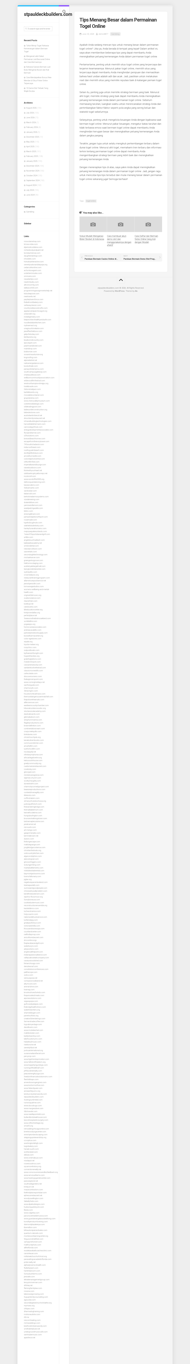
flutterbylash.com (31, 1268)
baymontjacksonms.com (34, 874)
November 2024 (32, 171)
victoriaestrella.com (32, 926)
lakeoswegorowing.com (34, 1294)
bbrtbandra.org (30, 337)
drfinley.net (28, 1285)
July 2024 (30, 190)
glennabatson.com (31, 717)
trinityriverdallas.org (32, 613)
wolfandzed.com (31, 1152)
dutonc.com (29, 839)
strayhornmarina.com (33, 720)
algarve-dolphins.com (33, 856)
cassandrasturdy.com (33, 665)
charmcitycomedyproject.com (36, 787)
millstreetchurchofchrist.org (35, 1256)
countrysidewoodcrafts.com (36, 308)
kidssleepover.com (31, 294)
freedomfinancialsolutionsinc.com (38, 1077)
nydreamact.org (30, 325)
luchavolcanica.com (32, 911)
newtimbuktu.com (31, 282)
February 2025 (32, 156)
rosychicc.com (30, 647)
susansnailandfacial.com (34, 1053)
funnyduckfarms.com (33, 1274)
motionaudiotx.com (32, 1314)
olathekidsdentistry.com (33, 526)
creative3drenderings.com (34, 1019)
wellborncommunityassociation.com (39, 378)
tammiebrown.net (31, 836)
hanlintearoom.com (32, 1271)
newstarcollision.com (33, 549)
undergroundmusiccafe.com (36, 1332)
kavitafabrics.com (31, 908)
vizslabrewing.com (31, 499)
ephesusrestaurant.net (33, 1195)
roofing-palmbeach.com (34, 450)
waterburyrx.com (31, 946)
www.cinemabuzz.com (33, 1158)
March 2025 (31, 151)
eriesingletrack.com (32, 514)
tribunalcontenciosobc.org (35, 708)
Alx (136, 291)
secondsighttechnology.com (35, 555)
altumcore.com (30, 984)
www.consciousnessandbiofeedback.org (41, 1172)
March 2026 (31, 122)
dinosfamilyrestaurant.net (34, 418)
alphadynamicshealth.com (35, 1265)
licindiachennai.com (32, 253)
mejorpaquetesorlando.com (35, 531)
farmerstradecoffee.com (34, 1021)
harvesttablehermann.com (34, 424)
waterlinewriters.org (32, 1010)
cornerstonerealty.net (32, 1169)
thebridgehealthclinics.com (35, 1007)
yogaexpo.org (29, 624)
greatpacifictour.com (32, 923)
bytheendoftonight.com (33, 653)
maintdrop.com (30, 349)
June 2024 (30, 195)
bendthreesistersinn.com (34, 894)
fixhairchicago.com (32, 963)
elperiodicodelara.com (33, 247)
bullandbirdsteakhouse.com (35, 1117)
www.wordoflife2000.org (34, 479)
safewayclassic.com (32, 305)
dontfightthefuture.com (33, 453)
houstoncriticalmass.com (34, 694)
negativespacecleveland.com (36, 882)
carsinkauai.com (31, 1253)
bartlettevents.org (31, 392)
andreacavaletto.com (32, 630)
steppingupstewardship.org (35, 1137)
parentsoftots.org (31, 1016)
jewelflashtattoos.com (33, 331)
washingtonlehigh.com (33, 1143)
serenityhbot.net (30, 1048)
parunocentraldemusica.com (36, 1216)
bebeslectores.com (32, 412)
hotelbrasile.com (31, 386)
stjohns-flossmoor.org (33, 897)
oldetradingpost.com (32, 407)
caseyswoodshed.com (33, 961)
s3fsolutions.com (31, 436)
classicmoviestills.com (33, 671)
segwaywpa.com (31, 1001)
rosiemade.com (30, 520)
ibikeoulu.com (29, 795)
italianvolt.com (30, 494)
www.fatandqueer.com (33, 1088)
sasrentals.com (30, 552)
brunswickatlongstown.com (35, 818)
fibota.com (28, 1210)
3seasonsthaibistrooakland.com (37, 618)
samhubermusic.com (33, 1335)
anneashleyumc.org (32, 1091)
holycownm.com (31, 914)
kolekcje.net (28, 604)
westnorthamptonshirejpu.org (36, 383)
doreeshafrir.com (31, 784)
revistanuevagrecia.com (34, 775)
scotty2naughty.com (32, 781)
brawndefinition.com (32, 726)
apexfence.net (29, 1338)
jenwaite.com (29, 1277)
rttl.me (26, 1317)
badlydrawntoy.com (32, 1036)
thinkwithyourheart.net (33, 470)
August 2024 (31, 185)
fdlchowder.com (30, 1111)
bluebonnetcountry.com (33, 340)
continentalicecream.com (34, 729)
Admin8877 (103, 34)
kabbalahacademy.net (33, 543)
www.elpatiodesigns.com (34, 1204)
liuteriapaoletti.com (31, 885)
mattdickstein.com (31, 1033)
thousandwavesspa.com (34, 929)
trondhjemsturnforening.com (36, 1222)
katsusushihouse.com (33, 760)
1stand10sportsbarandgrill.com (37, 534)
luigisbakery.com (31, 1146)
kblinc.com (28, 511)
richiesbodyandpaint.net (33, 250)
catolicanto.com (30, 607)
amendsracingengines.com (35, 1082)
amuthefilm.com (30, 746)
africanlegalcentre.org (33, 758)
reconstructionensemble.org (35, 905)
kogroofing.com (30, 357)
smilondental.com (31, 546)
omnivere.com (30, 276)
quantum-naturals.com (33, 1233)
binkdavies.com (30, 734)
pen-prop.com (30, 1056)
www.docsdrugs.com (33, 1106)
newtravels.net (30, 296)
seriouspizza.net (30, 978)
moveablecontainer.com (34, 395)
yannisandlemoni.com (33, 505)
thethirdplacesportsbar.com (35, 1193)
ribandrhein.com (30, 601)
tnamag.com (29, 990)
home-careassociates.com (35, 627)
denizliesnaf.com (31, 966)
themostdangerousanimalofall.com (38, 697)
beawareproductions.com (34, 789)
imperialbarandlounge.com (35, 465)
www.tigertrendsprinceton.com (36, 1059)
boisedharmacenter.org (33, 636)
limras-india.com (31, 244)
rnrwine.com (29, 1291)
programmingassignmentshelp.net (38, 291)
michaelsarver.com (32, 557)
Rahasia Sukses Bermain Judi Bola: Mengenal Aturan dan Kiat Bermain (37, 70)
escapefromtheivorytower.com (36, 441)
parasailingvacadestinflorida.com (37, 1259)
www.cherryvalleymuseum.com (37, 401)
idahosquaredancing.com (34, 482)
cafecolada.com (30, 673)
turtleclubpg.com (31, 920)
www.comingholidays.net (34, 682)
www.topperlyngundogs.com (36, 1065)
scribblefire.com (30, 621)
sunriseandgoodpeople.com (35, 888)
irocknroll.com (30, 476)
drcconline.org (30, 940)
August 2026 (31, 108)
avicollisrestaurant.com (33, 937)
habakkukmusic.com (32, 1042)
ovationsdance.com (32, 598)
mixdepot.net (29, 1161)
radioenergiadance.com (33, 363)
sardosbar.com (30, 491)
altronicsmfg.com (31, 285)
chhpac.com (29, 1309)
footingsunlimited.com (33, 1100)
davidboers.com (30, 1027)
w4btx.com (28, 537)
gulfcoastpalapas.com (33, 1004)
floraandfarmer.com (32, 433)
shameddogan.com (32, 1013)
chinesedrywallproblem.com (35, 891)
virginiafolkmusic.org (32, 595)
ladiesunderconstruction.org (35, 410)
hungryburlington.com (33, 816)
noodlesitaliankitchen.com (34, 323)
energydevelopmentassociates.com (38, 430)
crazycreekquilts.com (32, 731)
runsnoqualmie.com (32, 1103)
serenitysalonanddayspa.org (35, 265)
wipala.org (28, 642)
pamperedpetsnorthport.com (36, 517)
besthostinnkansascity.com (35, 1326)
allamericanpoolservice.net (35, 581)
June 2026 (30, 118)
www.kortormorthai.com (34, 1085)
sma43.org (28, 1126)
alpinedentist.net (30, 360)
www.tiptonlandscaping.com (35, 1135)
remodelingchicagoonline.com (36, 1129)
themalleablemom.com (33, 810)
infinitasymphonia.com (33, 755)
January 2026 (31, 132)
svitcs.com (28, 975)
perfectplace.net (30, 615)
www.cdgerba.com (31, 1213)
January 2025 (31, 161)
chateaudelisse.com (32, 375)
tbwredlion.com (30, 1227)
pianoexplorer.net (31, 1181)
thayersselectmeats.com (34, 995)
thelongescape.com (32, 842)
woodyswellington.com (33, 1198)
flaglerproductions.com (33, 723)
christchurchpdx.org (32, 737)
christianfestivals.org (32, 850)
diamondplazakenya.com (34, 1224)
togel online (91, 201)
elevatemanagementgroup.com (37, 1280)
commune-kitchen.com (33, 743)
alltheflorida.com (31, 1248)
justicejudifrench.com (33, 804)
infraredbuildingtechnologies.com (37, 421)
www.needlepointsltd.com (34, 1114)
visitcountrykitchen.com (34, 853)
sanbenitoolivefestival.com (35, 668)
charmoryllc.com (31, 688)
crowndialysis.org (31, 575)
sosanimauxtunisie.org (33, 354)
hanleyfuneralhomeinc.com (35, 528)
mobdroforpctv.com (32, 662)
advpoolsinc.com (31, 949)
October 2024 (31, 176)
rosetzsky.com (30, 769)
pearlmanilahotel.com (33, 346)
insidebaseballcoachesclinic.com (37, 1251)
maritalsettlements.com (33, 868)
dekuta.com (29, 1155)
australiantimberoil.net (33, 415)
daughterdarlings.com (33, 256)
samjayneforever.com (33, 1242)
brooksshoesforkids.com (34, 992)
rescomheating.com (32, 1320)
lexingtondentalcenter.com (34, 569)
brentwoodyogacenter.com (35, 1132)
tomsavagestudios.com (34, 586)
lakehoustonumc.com (33, 1039)
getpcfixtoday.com (31, 334)
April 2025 (30, 147)
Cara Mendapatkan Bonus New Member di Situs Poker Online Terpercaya (37, 80)
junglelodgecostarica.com (34, 847)
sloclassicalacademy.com (35, 711)
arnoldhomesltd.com (32, 456)
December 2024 (32, 166)
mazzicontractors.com (33, 1190)
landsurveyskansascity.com (35, 1094)
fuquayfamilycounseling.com (36, 1297)
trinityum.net (29, 1187)
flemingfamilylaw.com (33, 1288)
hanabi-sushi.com (31, 1149)
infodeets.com (30, 259)
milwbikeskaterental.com (34, 871)
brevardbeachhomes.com (34, 439)
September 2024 (33, 180)
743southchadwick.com (34, 444)
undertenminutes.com (33, 273)
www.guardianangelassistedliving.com (39, 1219)
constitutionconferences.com (36, 969)
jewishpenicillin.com (32, 584)
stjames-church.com (32, 778)
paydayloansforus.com (33, 299)
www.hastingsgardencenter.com (37, 1178)
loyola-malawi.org (31, 644)
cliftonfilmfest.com (31, 462)
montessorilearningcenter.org (36, 1236)
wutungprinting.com (32, 865)
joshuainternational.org (33, 1050)
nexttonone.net (30, 1045)
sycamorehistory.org (32, 1166)
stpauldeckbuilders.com (38, 14)
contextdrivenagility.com (34, 792)
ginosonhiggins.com (32, 862)
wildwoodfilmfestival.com (34, 381)
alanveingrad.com (31, 859)
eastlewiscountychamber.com (36, 705)
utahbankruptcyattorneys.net (35, 473)
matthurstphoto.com (32, 1245)
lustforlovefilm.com (32, 749)
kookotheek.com (31, 366)
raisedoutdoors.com (32, 468)
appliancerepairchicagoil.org (35, 311)
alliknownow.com (31, 702)
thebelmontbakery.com (33, 302)
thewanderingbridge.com (34, 807)
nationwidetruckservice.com (35, 917)
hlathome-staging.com (33, 563)
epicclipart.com (30, 343)
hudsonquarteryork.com (34, 1207)
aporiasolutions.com (32, 998)
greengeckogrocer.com (33, 560)
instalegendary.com (32, 317)
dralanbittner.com (31, 502)
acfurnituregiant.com (32, 270)
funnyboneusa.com (32, 900)
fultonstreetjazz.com (32, 389)
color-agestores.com (32, 639)
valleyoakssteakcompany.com (36, 958)
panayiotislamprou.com (34, 369)
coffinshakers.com (32, 798)
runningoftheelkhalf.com (34, 1068)
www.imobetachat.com (33, 1030)
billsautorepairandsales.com (35, 1230)
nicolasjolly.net (30, 752)
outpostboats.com (31, 650)
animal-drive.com (31, 987)
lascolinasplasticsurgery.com (36, 1120)
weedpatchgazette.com (33, 508)
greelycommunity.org (32, 763)
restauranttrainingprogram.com (37, 578)
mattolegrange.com (32, 845)
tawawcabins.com (31, 485)
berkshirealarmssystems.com (36, 497)
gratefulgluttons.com (32, 659)
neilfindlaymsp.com (32, 934)
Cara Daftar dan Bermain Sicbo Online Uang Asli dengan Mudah (146, 239)
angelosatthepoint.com (33, 952)
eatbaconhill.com (31, 288)
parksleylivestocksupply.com (36, 633)
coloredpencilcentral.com (34, 459)
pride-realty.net (30, 1262)
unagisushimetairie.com (34, 328)
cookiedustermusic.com (34, 903)
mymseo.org (29, 1306)
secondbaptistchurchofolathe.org (38, 1303)
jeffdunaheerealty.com (33, 1071)
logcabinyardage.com (33, 1024)
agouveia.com (30, 1300)
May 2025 (30, 142)
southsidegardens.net (33, 1184)
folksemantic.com (31, 488)
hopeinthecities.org (31, 656)
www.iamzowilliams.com (34, 1175)
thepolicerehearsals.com (34, 700)
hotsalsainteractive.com (34, 262)
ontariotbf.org (29, 314)
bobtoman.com (30, 352)
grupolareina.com (31, 398)
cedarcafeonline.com (32, 267)
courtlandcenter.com (32, 932)
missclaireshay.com (32, 241)
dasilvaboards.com (32, 714)
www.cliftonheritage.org (33, 1123)
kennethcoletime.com (32, 813)
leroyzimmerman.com (33, 1282)
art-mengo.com (30, 830)
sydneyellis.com (30, 572)
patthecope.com (30, 972)
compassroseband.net (33, 981)
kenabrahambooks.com (34, 740)
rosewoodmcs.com (32, 1164)
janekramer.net (30, 824)
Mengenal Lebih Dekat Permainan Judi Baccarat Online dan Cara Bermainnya (37, 59)
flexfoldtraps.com (31, 1079)
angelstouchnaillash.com (34, 540)
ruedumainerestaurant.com (35, 766)
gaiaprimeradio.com (32, 833)
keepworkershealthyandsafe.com (37, 320)
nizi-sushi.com (30, 827)
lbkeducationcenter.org (33, 610)
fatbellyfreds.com (31, 1201)
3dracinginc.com (31, 691)
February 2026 (32, 127)
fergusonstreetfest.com (33, 1239)
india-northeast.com (32, 447)
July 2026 (30, 113)
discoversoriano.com (33, 676)
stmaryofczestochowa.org (35, 801)
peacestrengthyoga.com (34, 1074)
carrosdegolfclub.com (33, 427)
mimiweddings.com (32, 1323)
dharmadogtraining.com (34, 1311)
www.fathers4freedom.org (34, 1062)
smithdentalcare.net (32, 1329)
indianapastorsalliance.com (35, 955)
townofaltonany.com (32, 876)
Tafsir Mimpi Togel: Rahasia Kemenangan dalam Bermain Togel (36, 49)
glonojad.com (29, 772)
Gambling (30, 212)
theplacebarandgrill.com (34, 943)
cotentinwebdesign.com (34, 404)
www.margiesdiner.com (33, 1108)
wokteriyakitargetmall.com (34, 566)
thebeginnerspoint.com (33, 679)
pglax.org (28, 879)
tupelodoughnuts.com (33, 523)
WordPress (120, 291)
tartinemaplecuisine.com (34, 821)
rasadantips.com (31, 279)
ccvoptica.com (30, 1140)
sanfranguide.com (31, 685)
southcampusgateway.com (35, 372)
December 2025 (32, 137)
